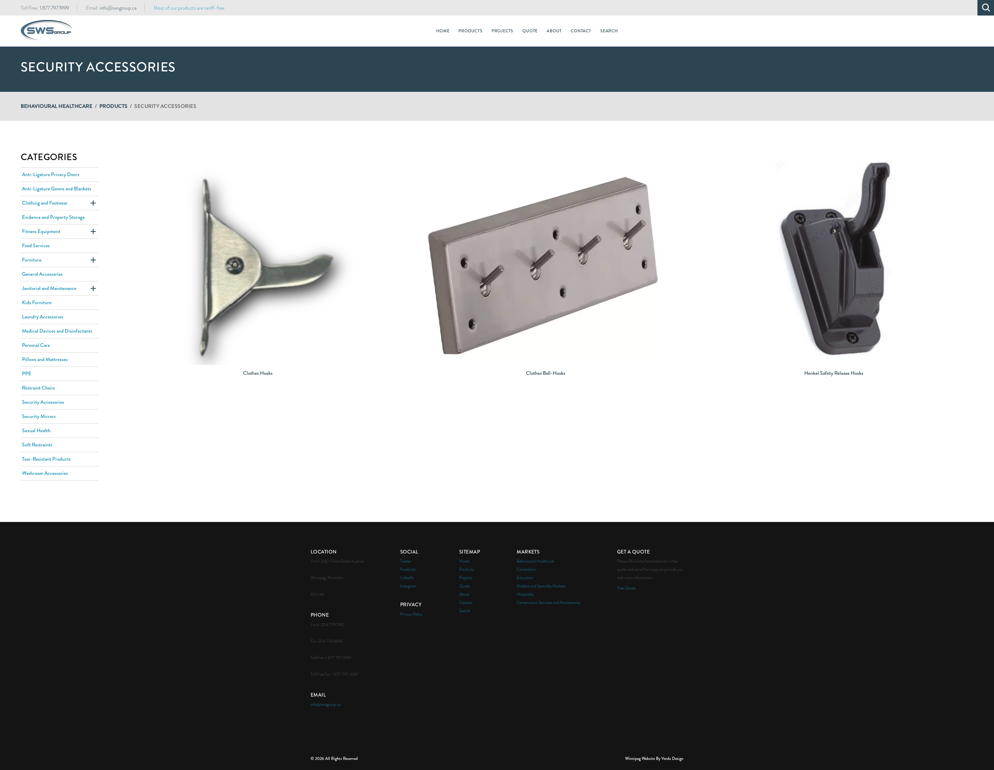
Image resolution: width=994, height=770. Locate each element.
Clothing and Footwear (45, 203)
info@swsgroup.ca (118, 7)
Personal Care (36, 345)
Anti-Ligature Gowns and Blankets (56, 188)
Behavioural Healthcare (56, 106)
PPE (26, 373)
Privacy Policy (411, 614)
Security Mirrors (39, 416)
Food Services (36, 245)
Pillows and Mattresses (45, 359)
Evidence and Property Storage (53, 217)
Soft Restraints (37, 444)
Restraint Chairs (38, 388)
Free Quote (626, 588)
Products (113, 106)
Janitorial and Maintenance (49, 288)
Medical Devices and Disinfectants (57, 331)
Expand (93, 203)
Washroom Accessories (45, 473)
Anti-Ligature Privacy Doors (50, 174)
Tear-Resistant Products (46, 459)
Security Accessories (43, 402)
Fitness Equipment (41, 231)
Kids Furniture (37, 302)
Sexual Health (36, 430)
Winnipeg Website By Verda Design (654, 758)
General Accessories (42, 274)
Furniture (31, 260)
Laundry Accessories (42, 316)
